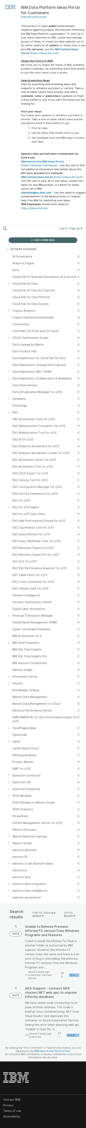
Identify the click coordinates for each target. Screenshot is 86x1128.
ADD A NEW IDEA (44, 240)
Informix (35, 975)
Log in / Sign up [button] (70, 228)
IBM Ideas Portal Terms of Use (52, 1050)
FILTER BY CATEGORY (23, 249)
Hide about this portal (33, 16)
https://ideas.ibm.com (44, 53)
